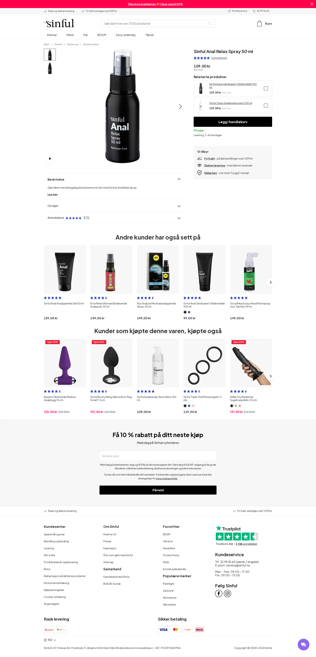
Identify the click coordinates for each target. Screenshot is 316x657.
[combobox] (154, 23)
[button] (312, 4)
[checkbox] (266, 88)
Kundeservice (239, 11)
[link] (47, 44)
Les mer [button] (53, 194)
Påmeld (158, 490)
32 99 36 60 (263, 11)
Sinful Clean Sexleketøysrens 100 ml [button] (230, 103)
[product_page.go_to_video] (50, 159)
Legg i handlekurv (233, 122)
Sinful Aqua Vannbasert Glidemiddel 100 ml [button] (233, 85)
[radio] (195, 58)
